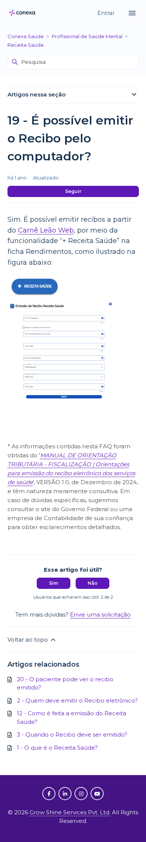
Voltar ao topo (28, 639)
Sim (53, 583)
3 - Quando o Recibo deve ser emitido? (72, 734)
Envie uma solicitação (100, 614)
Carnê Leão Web (46, 230)
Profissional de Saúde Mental (87, 36)
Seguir (73, 191)
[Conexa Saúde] (22, 13)
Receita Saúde (25, 45)
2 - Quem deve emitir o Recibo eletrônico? (77, 700)
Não (93, 583)
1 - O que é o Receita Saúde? (57, 747)
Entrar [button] (106, 12)
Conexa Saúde (25, 36)
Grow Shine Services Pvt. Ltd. (70, 812)
